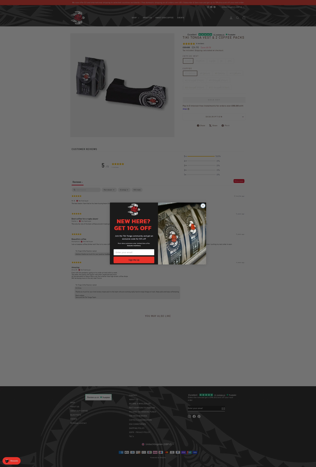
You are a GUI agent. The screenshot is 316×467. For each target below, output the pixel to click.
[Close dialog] (203, 206)
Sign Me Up (133, 260)
